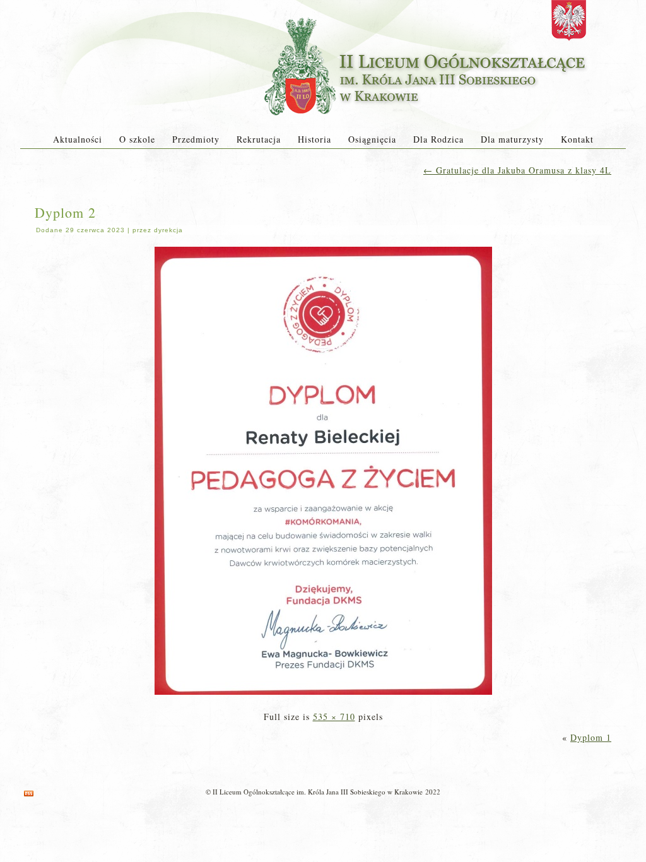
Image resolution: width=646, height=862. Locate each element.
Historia (314, 139)
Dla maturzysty (512, 139)
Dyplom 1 (590, 737)
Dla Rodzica (438, 139)
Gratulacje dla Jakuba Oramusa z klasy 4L (517, 170)
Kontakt (577, 139)
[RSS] (28, 793)
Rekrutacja (259, 139)
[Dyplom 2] (323, 696)
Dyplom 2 (65, 212)
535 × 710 (334, 717)
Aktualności (77, 139)
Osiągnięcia (372, 139)
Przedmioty (196, 139)
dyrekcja (168, 230)
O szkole (137, 139)
